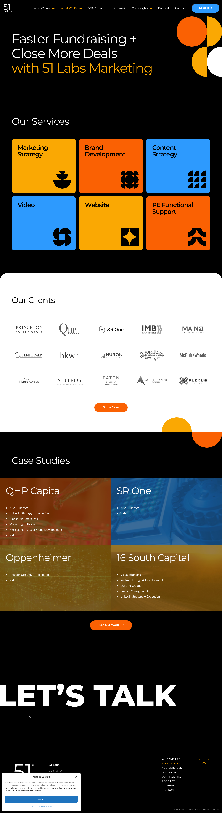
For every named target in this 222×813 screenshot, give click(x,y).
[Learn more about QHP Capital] (55, 511)
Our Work (119, 8)
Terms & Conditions (211, 809)
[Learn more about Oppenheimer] (55, 578)
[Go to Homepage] (7, 8)
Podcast (163, 8)
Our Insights (140, 8)
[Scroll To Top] (204, 764)
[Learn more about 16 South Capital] (166, 578)
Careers (180, 8)
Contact (168, 790)
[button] (76, 776)
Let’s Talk (205, 8)
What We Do (69, 8)
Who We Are (42, 8)
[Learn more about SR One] (166, 511)
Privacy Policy (46, 806)
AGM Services (97, 8)
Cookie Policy (34, 806)
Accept (41, 799)
